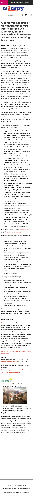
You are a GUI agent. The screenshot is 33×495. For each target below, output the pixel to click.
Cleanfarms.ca (24, 230)
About (9, 485)
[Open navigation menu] (2, 15)
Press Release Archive (19, 485)
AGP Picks (4, 2)
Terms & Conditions (24, 488)
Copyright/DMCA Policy (11, 492)
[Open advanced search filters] (26, 15)
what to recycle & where (13, 232)
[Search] (22, 15)
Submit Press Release (9, 488)
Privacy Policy (24, 492)
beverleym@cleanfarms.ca (9, 361)
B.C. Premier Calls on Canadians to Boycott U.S (17, 2)
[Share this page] (30, 15)
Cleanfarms (4, 323)
